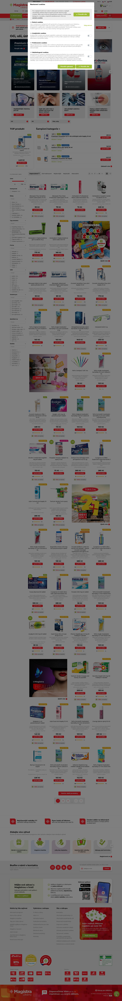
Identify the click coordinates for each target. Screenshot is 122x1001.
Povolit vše (82, 14)
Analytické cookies (39, 33)
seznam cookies (37, 18)
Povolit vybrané (67, 66)
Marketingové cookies (40, 52)
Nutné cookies (37, 22)
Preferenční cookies (39, 43)
